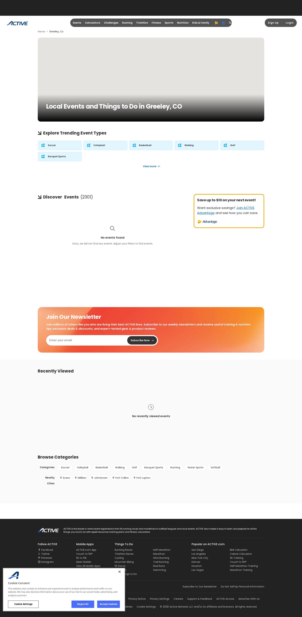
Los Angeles (199, 554)
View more (149, 166)
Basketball (102, 467)
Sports (169, 22)
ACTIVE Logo (45, 529)
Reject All (82, 604)
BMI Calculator (238, 550)
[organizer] (223, 23)
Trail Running (161, 562)
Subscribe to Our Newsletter (200, 586)
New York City (200, 558)
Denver (196, 562)
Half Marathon (161, 550)
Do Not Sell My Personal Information (242, 586)
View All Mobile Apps (88, 566)
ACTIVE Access (225, 599)
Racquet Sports (153, 467)
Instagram (47, 562)
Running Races (123, 550)
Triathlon (142, 22)
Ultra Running (161, 558)
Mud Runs (159, 566)
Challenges (111, 22)
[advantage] (216, 23)
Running (127, 22)
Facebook (47, 550)
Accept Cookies (108, 604)
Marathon (159, 554)
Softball (215, 467)
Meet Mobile (83, 562)
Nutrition (183, 22)
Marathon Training (241, 570)
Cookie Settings (23, 604)
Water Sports (195, 467)
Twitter (45, 554)
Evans (66, 478)
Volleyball (82, 467)
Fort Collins (122, 478)
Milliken (82, 478)
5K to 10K (81, 558)
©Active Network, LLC (176, 606)
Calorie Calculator (241, 554)
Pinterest (46, 558)
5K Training (236, 558)
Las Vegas (198, 570)
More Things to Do (126, 574)
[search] (230, 23)
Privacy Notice (137, 599)
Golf (134, 467)
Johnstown (100, 478)
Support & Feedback (199, 599)
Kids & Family (200, 22)
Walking (120, 467)
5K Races (120, 566)
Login (290, 22)
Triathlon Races (124, 554)
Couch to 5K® (84, 554)
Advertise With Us (249, 599)
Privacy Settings (159, 599)
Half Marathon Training (244, 566)
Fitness (156, 22)
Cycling (119, 558)
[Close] (119, 572)
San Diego (198, 550)
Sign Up (273, 22)
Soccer (65, 467)
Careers (178, 599)
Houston (197, 566)
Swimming (159, 570)
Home (41, 31)
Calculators (92, 22)
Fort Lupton (143, 478)
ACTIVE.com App (86, 550)
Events (77, 22)
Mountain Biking (124, 562)
